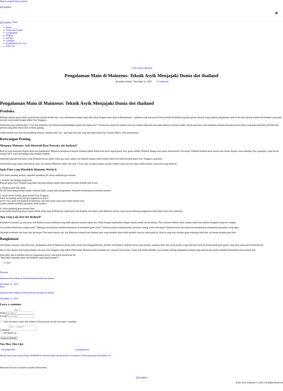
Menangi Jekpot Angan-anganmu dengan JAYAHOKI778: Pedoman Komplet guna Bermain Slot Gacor (37, 355)
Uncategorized (142, 68)
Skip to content (7, 1)
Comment (4, 330)
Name (3, 313)
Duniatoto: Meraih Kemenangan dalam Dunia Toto (92, 355)
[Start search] (281, 14)
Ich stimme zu (10, 333)
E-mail (3, 316)
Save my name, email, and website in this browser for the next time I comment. (40, 321)
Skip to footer (21, 1)
